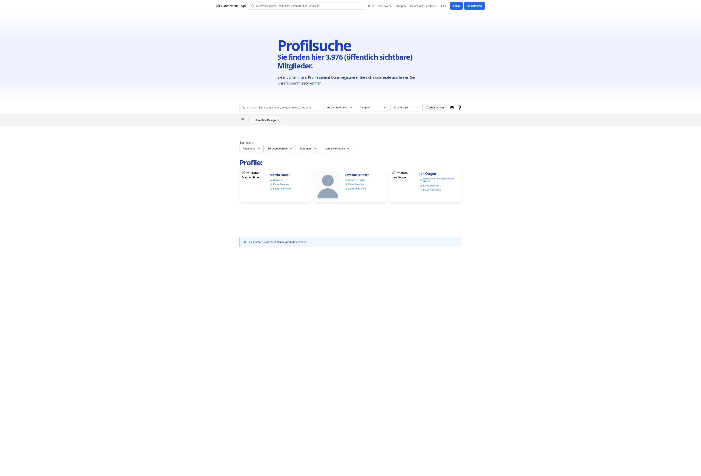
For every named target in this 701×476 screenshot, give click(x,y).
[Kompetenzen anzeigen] (459, 107)
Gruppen (400, 5)
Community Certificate (423, 5)
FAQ (443, 5)
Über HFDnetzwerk (379, 5)
